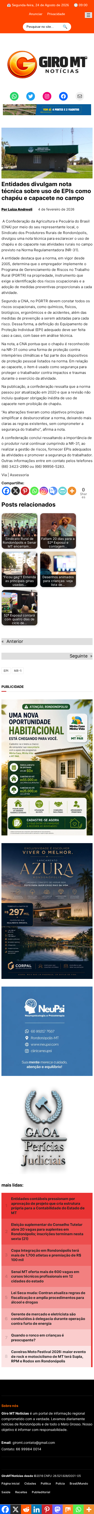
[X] (15, 491)
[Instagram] (44, 491)
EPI (6, 671)
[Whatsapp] (34, 491)
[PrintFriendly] (62, 491)
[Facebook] (6, 491)
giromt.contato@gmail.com (34, 1442)
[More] (72, 491)
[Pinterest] (25, 491)
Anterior (15, 641)
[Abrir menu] (88, 15)
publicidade (12, 687)
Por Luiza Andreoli (16, 209)
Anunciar (35, 14)
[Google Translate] (53, 491)
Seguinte (78, 655)
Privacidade (56, 14)
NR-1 (17, 671)
